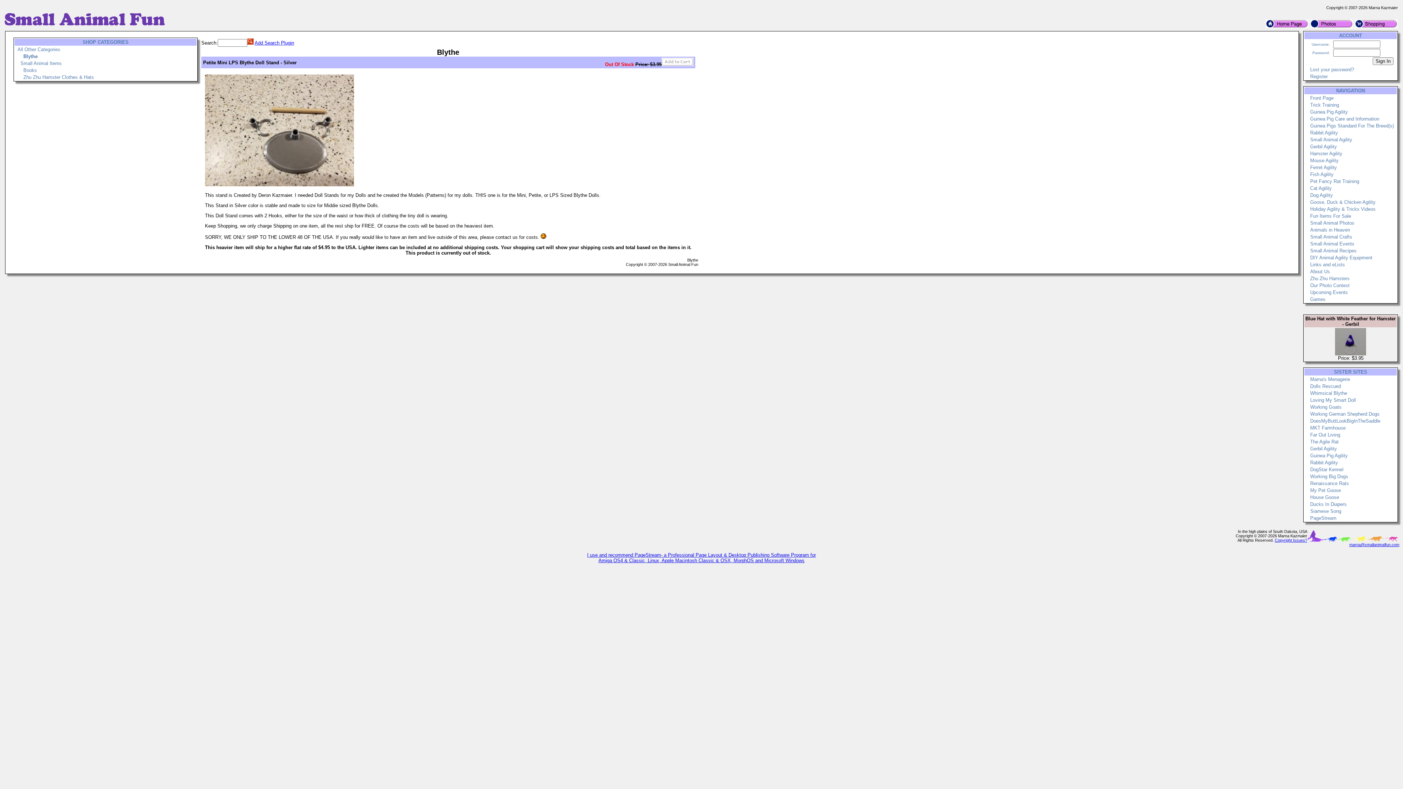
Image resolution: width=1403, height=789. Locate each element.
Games (1318, 299)
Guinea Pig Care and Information (1344, 119)
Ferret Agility (1323, 167)
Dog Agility (1321, 195)
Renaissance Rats (1329, 483)
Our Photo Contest (1330, 285)
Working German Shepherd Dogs (1345, 414)
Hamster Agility (1326, 153)
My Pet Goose (1325, 490)
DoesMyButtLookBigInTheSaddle (1345, 421)
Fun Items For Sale (1330, 216)
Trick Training (1324, 105)
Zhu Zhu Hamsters (1330, 278)
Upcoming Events (1329, 292)
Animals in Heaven (1330, 230)
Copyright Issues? (1291, 540)
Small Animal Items (41, 63)
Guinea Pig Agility (1329, 112)
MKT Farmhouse (1328, 428)
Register (1319, 76)
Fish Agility (1322, 174)
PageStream (1323, 518)
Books (30, 70)
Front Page (1322, 98)
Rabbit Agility (1324, 133)
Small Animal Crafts (1331, 237)
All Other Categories (39, 49)
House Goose (1324, 497)
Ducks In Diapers (1328, 504)
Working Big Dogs (1329, 476)
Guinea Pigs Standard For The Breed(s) (1352, 126)
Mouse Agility (1324, 160)
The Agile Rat (1324, 442)
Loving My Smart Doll (1333, 400)
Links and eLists (1327, 264)
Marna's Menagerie (1330, 379)
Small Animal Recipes (1333, 251)
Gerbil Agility (1323, 146)
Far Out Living (1325, 435)
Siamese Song (1325, 511)
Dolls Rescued (1325, 386)
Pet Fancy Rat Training (1334, 181)
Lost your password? (1332, 69)
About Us (1320, 271)
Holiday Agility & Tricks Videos (1343, 209)
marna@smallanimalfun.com (1374, 544)
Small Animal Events (1332, 244)
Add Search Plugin (274, 43)
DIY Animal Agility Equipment (1341, 257)
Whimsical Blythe (1328, 393)
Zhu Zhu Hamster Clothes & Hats (58, 77)
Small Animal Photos (1332, 223)
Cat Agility (1321, 188)
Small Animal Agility (1331, 139)
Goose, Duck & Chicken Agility (1343, 202)
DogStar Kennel (1326, 469)
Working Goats (1326, 407)
